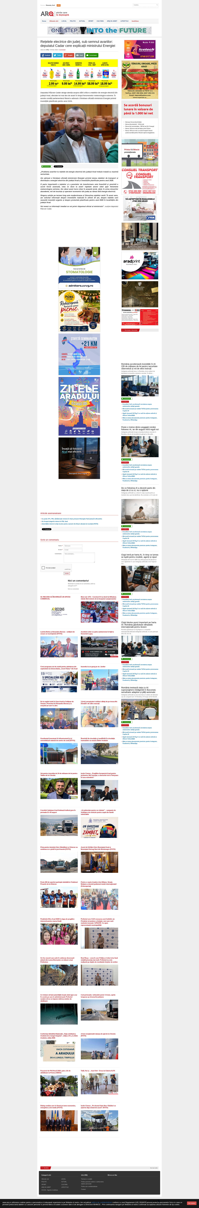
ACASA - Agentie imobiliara (49, 1190)
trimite (67, 573)
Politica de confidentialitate (89, 1186)
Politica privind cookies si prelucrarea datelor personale (92, 1183)
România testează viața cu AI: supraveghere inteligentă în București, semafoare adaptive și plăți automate (138, 689)
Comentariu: (58, 553)
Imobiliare (135, 21)
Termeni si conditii (86, 1179)
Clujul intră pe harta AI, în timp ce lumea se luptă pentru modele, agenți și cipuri (139, 556)
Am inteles (191, 1203)
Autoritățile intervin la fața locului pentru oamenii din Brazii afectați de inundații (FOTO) (70, 524)
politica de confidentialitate (101, 1202)
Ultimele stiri (53, 21)
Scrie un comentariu (73, 589)
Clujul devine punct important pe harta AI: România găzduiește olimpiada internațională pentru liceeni (138, 624)
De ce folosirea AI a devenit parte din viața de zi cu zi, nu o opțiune (138, 489)
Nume (60, 546)
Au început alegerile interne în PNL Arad (55, 521)
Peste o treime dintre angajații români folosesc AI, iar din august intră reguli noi (140, 428)
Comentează (46, 166)
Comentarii (62, 50)
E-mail (60, 549)
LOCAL (64, 21)
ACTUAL (82, 21)
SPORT (90, 21)
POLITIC (73, 21)
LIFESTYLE (124, 21)
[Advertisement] (79, 230)
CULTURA (100, 21)
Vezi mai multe (154, 1168)
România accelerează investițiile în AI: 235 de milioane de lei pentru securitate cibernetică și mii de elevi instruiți (139, 366)
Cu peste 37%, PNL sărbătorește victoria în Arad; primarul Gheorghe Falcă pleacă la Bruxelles (72, 519)
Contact (83, 1189)
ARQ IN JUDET (112, 21)
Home (44, 21)
